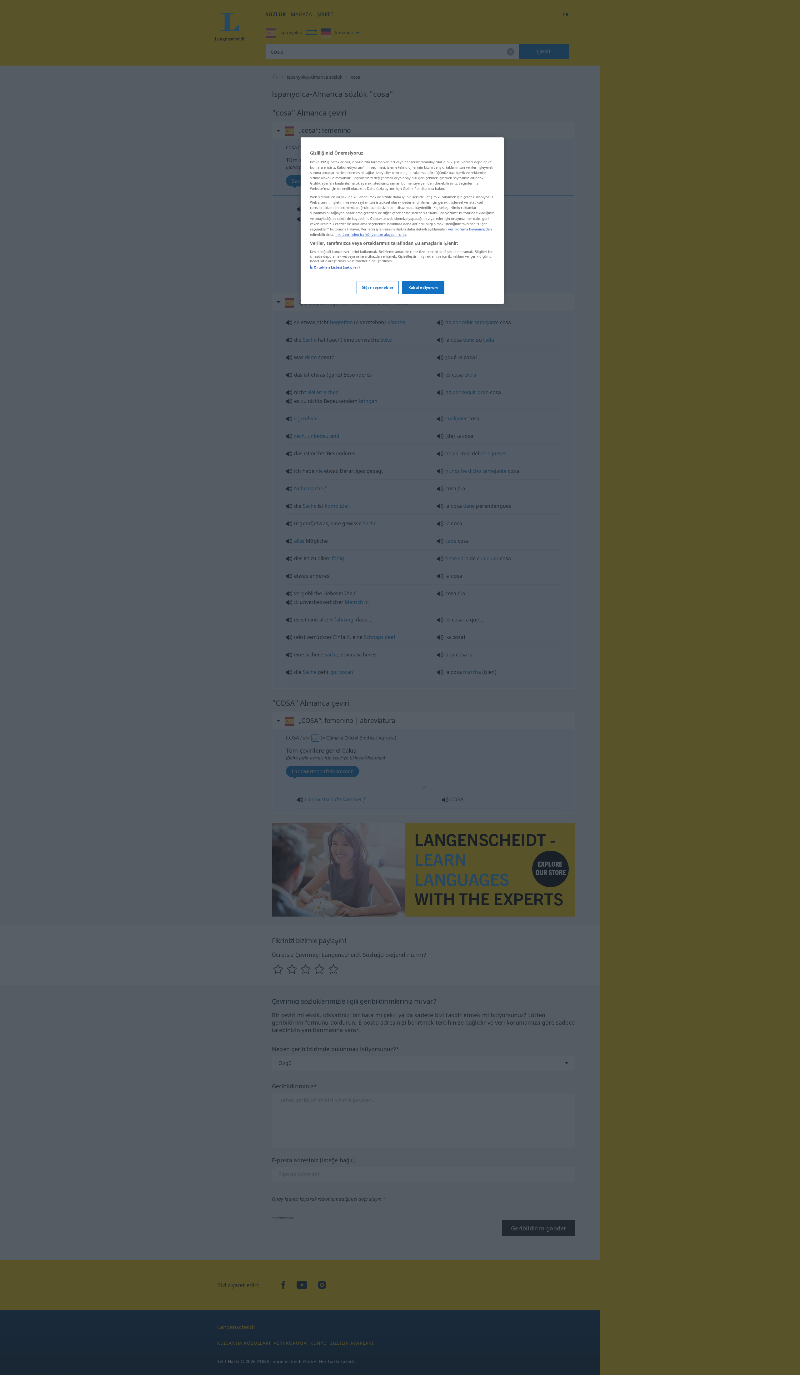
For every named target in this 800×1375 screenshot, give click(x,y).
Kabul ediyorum (423, 287)
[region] (402, 220)
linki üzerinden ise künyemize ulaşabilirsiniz (370, 234)
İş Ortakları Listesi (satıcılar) (335, 267)
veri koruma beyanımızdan (470, 229)
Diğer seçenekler (378, 287)
